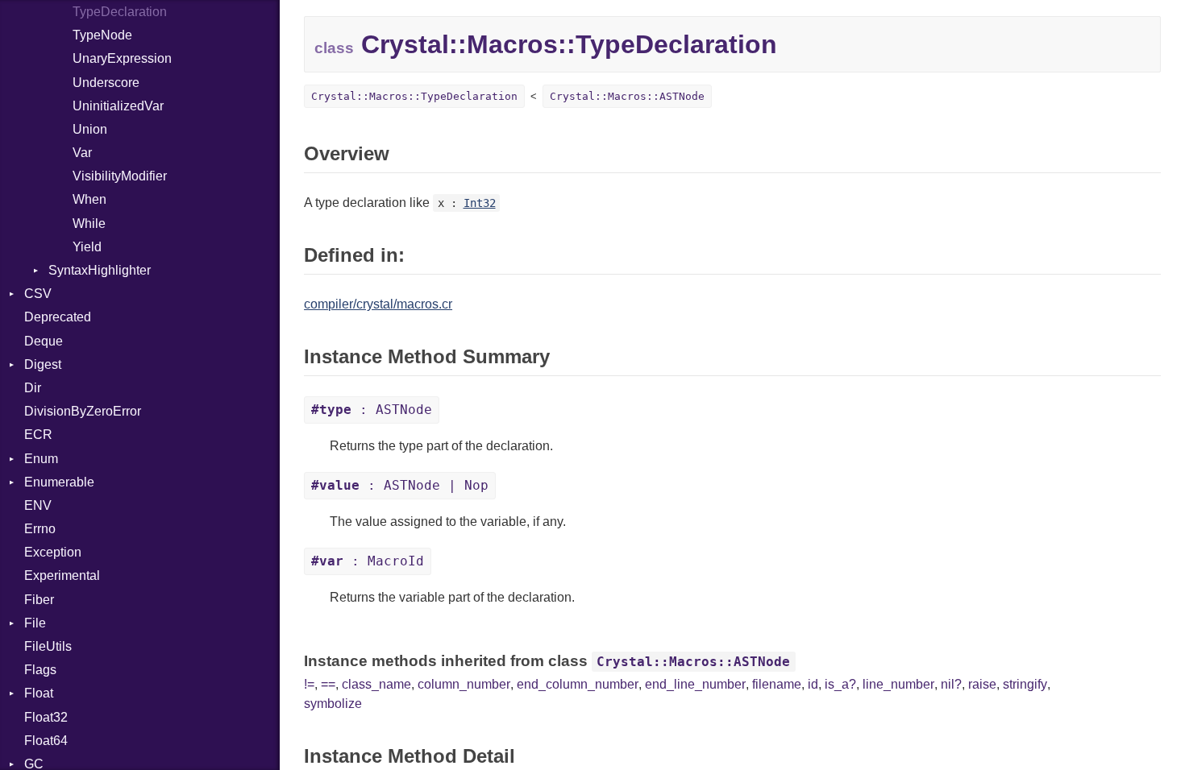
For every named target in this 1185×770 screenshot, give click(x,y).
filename (776, 684)
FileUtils (48, 646)
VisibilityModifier (120, 176)
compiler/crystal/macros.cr (378, 304)
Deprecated (57, 317)
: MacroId (367, 561)
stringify (1025, 684)
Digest (42, 364)
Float (38, 693)
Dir (32, 388)
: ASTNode (371, 409)
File (35, 623)
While (89, 223)
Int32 (480, 203)
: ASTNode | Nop (400, 485)
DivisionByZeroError (82, 411)
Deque (43, 341)
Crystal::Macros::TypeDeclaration (414, 96)
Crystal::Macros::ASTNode (627, 96)
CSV (38, 293)
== (328, 684)
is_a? (840, 684)
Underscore (106, 82)
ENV (38, 505)
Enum (41, 459)
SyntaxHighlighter (99, 270)
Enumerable (59, 482)
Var (82, 152)
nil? (951, 684)
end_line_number (695, 684)
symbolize (333, 703)
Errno (40, 529)
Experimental (62, 575)
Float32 (46, 717)
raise (982, 684)
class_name (376, 684)
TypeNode (102, 35)
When (89, 199)
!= (309, 684)
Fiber (39, 599)
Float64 (46, 740)
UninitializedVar (118, 106)
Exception (52, 552)
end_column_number (577, 684)
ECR (38, 434)
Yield (87, 247)
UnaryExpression (122, 58)
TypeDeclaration (120, 12)
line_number (898, 684)
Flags (40, 670)
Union (90, 129)
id (813, 684)
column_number (464, 684)
